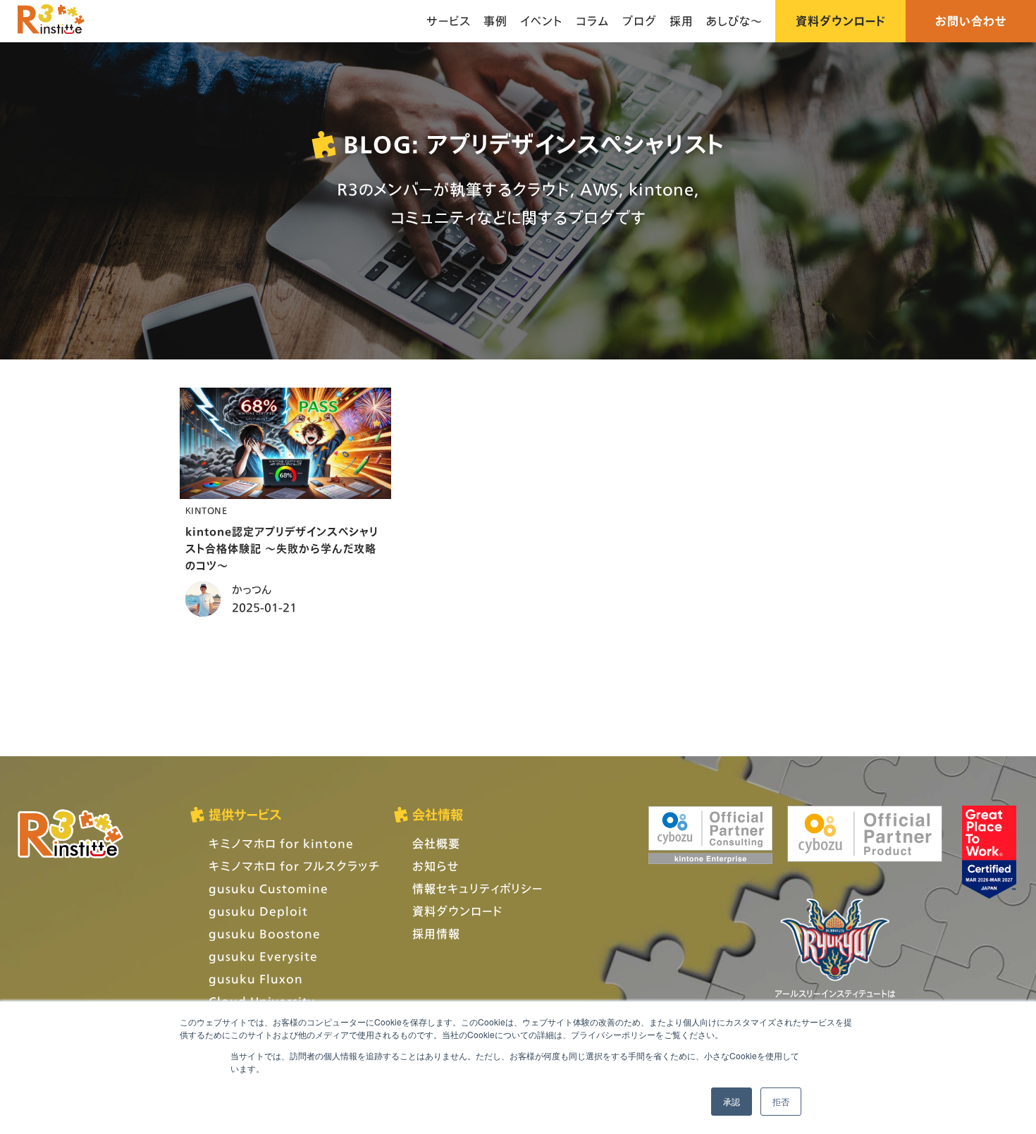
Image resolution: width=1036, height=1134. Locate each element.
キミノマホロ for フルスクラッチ (294, 865)
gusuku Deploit (258, 911)
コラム (593, 20)
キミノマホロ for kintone (281, 843)
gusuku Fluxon (256, 978)
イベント (541, 20)
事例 (495, 20)
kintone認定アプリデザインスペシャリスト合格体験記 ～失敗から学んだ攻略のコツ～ (281, 548)
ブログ (639, 20)
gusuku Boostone (265, 933)
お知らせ (435, 865)
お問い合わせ (971, 20)
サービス (448, 20)
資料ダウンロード (840, 20)
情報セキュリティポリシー (477, 888)
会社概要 (436, 843)
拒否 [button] (780, 1101)
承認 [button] (731, 1101)
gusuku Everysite (263, 956)
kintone (206, 510)
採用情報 (436, 933)
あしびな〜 (734, 20)
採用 (681, 20)
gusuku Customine (268, 888)
